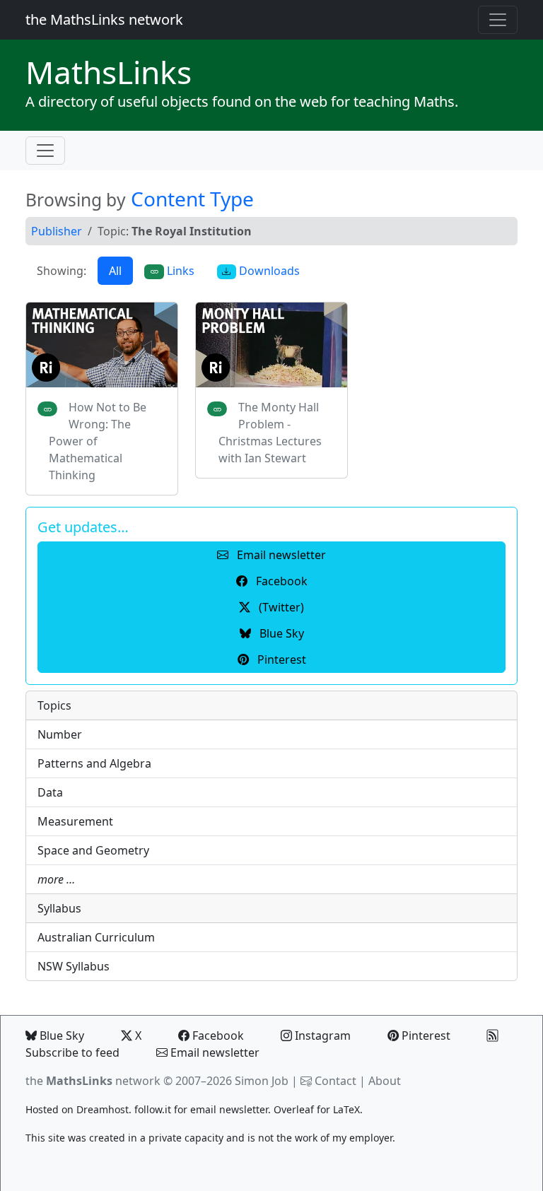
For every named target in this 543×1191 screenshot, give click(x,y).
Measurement (75, 821)
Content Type (192, 198)
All (115, 270)
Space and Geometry (93, 850)
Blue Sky (60, 1035)
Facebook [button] (280, 581)
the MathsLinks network (104, 19)
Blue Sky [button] (280, 633)
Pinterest (424, 1035)
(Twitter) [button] (280, 607)
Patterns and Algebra (94, 763)
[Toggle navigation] (498, 20)
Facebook (216, 1035)
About (384, 1081)
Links (108, 72)
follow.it (152, 1109)
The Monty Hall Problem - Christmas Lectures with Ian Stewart (270, 432)
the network (92, 1081)
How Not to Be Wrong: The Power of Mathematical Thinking (97, 441)
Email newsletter (213, 1052)
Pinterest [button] (280, 659)
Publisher (56, 231)
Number (59, 734)
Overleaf (294, 1109)
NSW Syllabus (73, 966)
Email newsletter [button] (280, 555)
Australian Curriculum (96, 937)
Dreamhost (102, 1109)
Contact (335, 1081)
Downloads (268, 270)
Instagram (321, 1035)
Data (50, 792)
